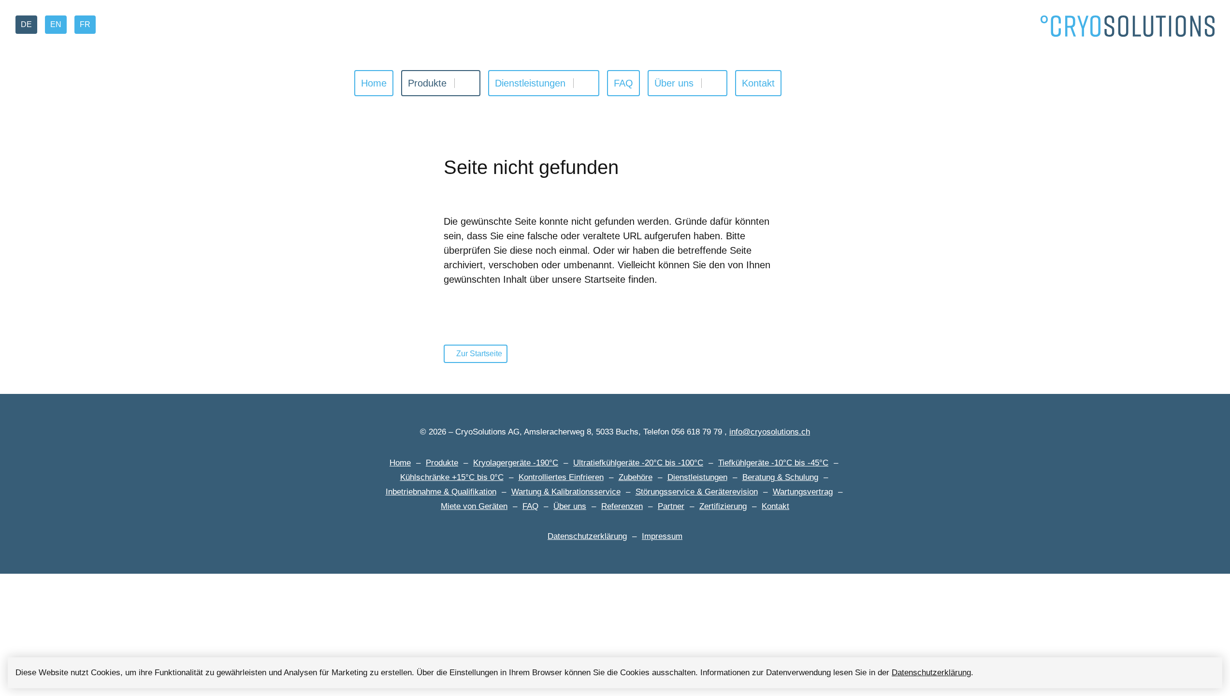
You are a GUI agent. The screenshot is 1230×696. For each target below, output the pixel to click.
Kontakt (758, 83)
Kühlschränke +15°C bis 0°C (452, 477)
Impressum (662, 536)
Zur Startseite (479, 353)
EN (55, 24)
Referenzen (622, 506)
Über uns (674, 83)
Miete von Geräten (474, 506)
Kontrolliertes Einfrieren (561, 477)
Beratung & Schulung (780, 477)
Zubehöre (635, 477)
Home (374, 83)
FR (85, 24)
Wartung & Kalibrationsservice (566, 491)
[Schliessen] (1207, 673)
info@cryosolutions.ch (769, 431)
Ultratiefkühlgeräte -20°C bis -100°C (638, 462)
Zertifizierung (723, 506)
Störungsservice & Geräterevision (697, 491)
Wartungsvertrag (803, 491)
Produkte (427, 83)
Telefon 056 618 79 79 (682, 431)
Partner (671, 506)
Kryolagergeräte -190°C (515, 462)
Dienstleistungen (530, 83)
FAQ (623, 83)
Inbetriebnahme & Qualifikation (441, 491)
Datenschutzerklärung (931, 672)
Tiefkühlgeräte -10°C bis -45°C (773, 462)
